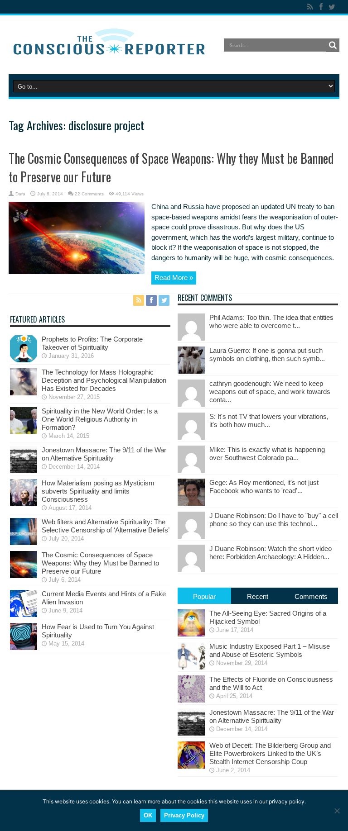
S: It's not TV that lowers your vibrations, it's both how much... (269, 420)
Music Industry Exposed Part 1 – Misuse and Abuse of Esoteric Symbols (269, 650)
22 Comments (89, 193)
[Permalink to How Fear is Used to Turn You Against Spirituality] (23, 647)
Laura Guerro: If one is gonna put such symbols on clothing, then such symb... (267, 354)
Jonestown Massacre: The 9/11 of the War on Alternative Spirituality (104, 454)
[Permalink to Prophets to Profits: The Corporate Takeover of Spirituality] (23, 360)
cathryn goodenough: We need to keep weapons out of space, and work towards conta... (269, 392)
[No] (336, 810)
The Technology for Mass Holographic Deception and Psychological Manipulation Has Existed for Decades (104, 380)
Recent (257, 596)
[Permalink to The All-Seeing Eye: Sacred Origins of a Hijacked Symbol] (191, 634)
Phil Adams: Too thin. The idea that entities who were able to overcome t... (271, 321)
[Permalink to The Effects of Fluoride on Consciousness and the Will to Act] (191, 700)
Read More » (174, 277)
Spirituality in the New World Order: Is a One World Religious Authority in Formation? (100, 419)
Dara (20, 193)
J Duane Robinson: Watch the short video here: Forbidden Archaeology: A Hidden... (270, 552)
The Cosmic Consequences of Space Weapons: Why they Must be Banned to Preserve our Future (100, 563)
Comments (311, 596)
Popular (204, 596)
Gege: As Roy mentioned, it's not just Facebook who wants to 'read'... (264, 486)
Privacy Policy (184, 815)
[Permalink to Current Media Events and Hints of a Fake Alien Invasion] (23, 614)
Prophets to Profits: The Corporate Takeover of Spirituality (92, 343)
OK (148, 815)
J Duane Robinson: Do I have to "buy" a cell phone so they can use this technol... (273, 519)
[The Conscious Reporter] (111, 51)
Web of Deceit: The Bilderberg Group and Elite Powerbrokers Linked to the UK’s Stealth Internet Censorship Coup (270, 753)
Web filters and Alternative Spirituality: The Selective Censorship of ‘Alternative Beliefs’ (105, 526)
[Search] (332, 45)
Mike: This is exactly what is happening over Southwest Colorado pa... (267, 453)
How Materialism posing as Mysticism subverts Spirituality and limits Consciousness (98, 491)
